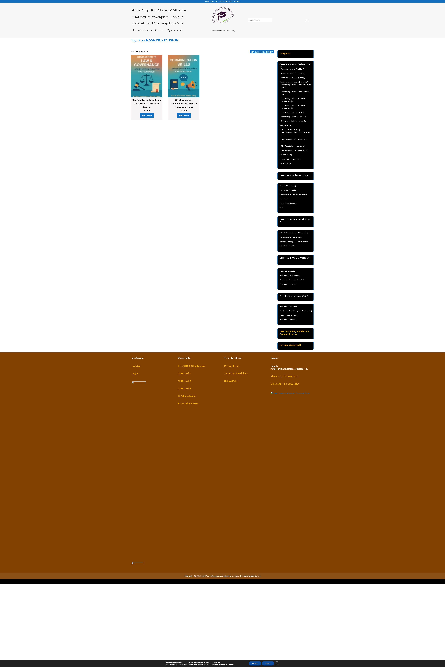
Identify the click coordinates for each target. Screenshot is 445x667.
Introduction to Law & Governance (293, 194)
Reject (267, 663)
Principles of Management (290, 275)
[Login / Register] (287, 20)
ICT (281, 207)
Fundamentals (285, 315)
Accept (255, 663)
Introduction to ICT (287, 246)
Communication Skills (288, 190)
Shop (145, 10)
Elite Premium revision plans (150, 17)
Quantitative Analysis (288, 203)
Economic (283, 199)
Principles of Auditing (288, 319)
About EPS (178, 17)
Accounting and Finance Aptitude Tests (157, 23)
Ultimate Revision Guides (148, 30)
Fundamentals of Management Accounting (296, 311)
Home (136, 10)
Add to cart (147, 115)
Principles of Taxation (288, 284)
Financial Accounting (288, 271)
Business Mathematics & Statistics (293, 280)
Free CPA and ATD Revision (168, 10)
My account (174, 30)
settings (231, 664)
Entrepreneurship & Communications (294, 242)
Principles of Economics (289, 306)
